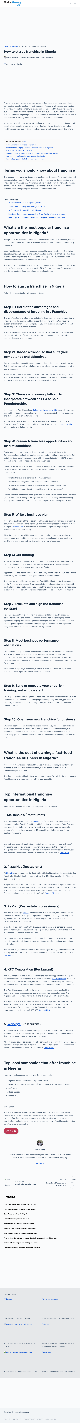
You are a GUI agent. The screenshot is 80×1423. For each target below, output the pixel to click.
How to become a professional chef (16, 1219)
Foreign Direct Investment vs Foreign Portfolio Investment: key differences (30, 1238)
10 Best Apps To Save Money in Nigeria (24, 210)
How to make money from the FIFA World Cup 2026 (22, 1248)
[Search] (71, 3)
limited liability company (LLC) (45, 410)
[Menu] (75, 4)
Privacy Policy (29, 1419)
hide (24, 141)
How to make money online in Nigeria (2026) (20, 1209)
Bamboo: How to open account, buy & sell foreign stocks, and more (36, 214)
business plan (17, 527)
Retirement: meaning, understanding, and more (21, 1243)
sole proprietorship (64, 424)
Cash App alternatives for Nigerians (16, 1214)
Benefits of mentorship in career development (20, 1228)
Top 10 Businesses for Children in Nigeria (58, 1318)
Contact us (17, 1419)
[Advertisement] (40, 21)
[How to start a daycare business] (21, 1306)
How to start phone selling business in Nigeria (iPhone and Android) (36, 218)
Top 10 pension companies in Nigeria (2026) (26, 206)
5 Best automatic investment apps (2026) (20, 1372)
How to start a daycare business (17, 1318)
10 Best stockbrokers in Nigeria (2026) (24, 203)
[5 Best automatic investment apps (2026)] (21, 1359)
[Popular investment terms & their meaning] (59, 1359)
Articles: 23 (40, 1163)
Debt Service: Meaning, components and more (20, 1233)
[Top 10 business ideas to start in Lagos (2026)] (21, 1331)
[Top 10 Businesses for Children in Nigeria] (59, 1306)
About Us (7, 1419)
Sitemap (40, 1419)
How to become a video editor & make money (20, 1204)
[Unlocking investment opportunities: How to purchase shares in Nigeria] (59, 1331)
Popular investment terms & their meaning (58, 1372)
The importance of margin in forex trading (19, 1223)
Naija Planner (51, 1419)
